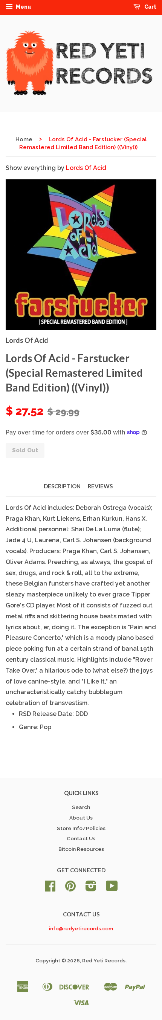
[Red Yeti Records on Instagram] (91, 888)
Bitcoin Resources (81, 849)
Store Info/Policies (81, 828)
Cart (149, 7)
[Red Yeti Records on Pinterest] (70, 888)
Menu (23, 7)
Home (23, 139)
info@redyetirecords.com (81, 928)
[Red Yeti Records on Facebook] (50, 888)
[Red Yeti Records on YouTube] (112, 888)
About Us (81, 818)
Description (62, 486)
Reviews (100, 486)
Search (81, 807)
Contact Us (81, 838)
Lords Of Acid (86, 167)
